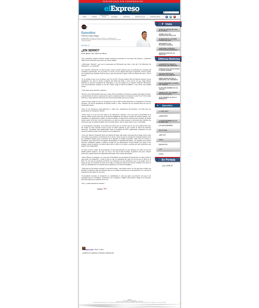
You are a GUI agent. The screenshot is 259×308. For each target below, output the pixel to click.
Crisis (161, 140)
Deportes (126, 17)
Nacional (114, 17)
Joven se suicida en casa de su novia (168, 30)
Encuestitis (163, 144)
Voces (104, 17)
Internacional (155, 17)
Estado (94, 17)
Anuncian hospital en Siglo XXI (167, 53)
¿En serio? (90, 50)
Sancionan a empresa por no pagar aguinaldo (168, 49)
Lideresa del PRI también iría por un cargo (168, 93)
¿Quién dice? (163, 116)
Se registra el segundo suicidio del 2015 (168, 39)
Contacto (129, 299)
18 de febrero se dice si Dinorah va (168, 98)
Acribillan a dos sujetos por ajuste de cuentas (167, 35)
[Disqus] (116, 219)
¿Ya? (160, 149)
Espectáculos (140, 17)
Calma (161, 154)
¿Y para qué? (163, 111)
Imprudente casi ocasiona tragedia (166, 44)
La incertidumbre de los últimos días (168, 121)
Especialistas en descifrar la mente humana (169, 69)
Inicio (84, 17)
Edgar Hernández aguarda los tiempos (169, 83)
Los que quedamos (166, 125)
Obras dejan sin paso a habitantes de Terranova (168, 79)
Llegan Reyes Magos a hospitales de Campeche (168, 64)
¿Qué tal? (162, 135)
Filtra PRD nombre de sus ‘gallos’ (168, 88)
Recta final (163, 130)
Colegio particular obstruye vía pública (167, 74)
